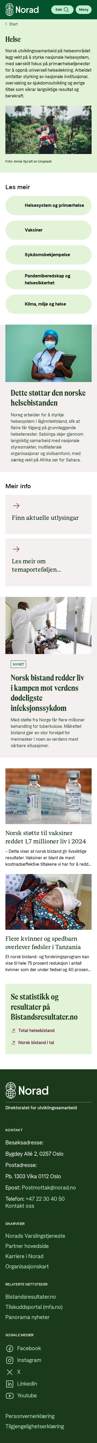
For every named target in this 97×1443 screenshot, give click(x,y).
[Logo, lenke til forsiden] (22, 9)
